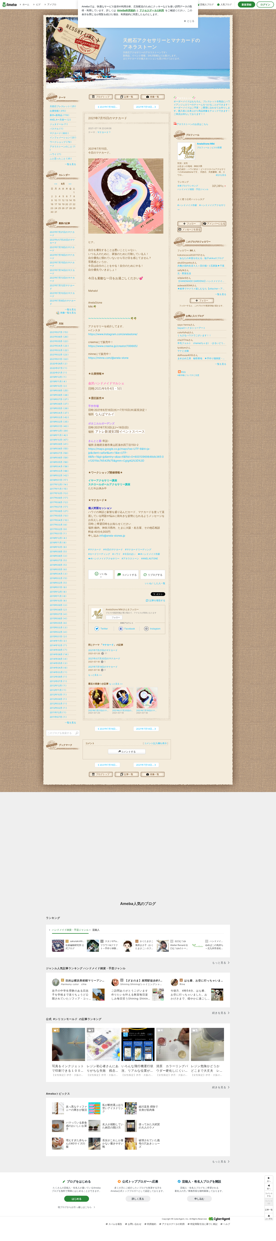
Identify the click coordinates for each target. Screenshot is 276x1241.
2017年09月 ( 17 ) (59, 497)
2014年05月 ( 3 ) (58, 663)
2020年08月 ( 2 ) (58, 363)
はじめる (76, 1198)
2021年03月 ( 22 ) (59, 350)
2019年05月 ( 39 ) (59, 408)
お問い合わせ (134, 1224)
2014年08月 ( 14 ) (59, 654)
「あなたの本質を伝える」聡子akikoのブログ (200, 258)
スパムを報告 (115, 1224)
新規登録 (246, 4)
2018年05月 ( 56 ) (59, 462)
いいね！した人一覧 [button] (155, 583)
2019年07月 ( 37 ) (59, 399)
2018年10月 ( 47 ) (59, 439)
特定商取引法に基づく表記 (203, 1224)
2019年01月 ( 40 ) (59, 426)
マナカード (103, 132)
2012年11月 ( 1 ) (58, 690)
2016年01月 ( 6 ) (58, 587)
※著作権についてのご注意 (188, 375)
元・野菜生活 (184, 273)
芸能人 (96, 929)
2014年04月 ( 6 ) (58, 667)
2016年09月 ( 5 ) (58, 551)
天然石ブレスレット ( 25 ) (63, 106)
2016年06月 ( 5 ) (58, 564)
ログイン (265, 4)
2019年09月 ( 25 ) (59, 390)
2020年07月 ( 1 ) (58, 368)
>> (70, 183)
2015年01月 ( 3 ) (58, 636)
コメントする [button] (129, 574)
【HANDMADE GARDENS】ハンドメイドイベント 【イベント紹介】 (201, 281)
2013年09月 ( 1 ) (58, 676)
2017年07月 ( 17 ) (59, 506)
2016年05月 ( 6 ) (58, 569)
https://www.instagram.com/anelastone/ (112, 334)
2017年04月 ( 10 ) (59, 520)
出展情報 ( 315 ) (58, 110)
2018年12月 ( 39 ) (59, 430)
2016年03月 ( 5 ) (58, 578)
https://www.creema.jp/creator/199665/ (113, 346)
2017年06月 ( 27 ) (59, 511)
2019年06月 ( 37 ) (59, 403)
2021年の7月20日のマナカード (104, 658)
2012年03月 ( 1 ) (58, 703)
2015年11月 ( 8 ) (58, 596)
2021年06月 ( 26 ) (59, 336)
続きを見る (221, 175)
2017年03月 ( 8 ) (58, 524)
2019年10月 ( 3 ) (58, 386)
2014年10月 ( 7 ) (58, 645)
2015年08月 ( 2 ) (58, 609)
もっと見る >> (95, 675)
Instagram (155, 628)
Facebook (129, 628)
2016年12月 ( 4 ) (58, 538)
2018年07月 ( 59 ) (59, 453)
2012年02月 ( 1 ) (58, 707)
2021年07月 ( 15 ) (59, 332)
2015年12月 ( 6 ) (58, 591)
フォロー (116, 617)
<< (55, 183)
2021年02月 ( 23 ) (59, 354)
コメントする (128, 751)
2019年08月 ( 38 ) (59, 395)
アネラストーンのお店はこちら (192, 124)
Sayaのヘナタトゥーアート (191, 327)
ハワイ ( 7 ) (55, 154)
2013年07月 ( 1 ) (58, 681)
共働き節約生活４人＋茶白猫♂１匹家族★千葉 (200, 265)
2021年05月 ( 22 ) (59, 341)
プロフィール (203, 147)
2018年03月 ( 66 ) (59, 470)
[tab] (70, 930)
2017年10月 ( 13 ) (59, 493)
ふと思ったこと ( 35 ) (61, 158)
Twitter (104, 628)
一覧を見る (220, 294)
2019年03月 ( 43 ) (59, 417)
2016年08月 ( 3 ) (58, 555)
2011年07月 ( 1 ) (58, 717)
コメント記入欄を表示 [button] (155, 743)
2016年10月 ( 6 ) (58, 547)
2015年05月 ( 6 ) (58, 623)
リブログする (155, 574)
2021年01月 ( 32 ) (59, 359)
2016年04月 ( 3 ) (58, 573)
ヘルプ (226, 1224)
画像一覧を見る (68, 312)
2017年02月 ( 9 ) (58, 529)
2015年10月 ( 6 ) (58, 600)
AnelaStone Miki (206, 143)
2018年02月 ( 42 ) (59, 475)
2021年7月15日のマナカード (107, 118)
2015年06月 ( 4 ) (58, 618)
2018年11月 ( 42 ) (59, 435)
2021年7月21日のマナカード (103, 650)
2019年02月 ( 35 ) (59, 421)
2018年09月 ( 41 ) (59, 444)
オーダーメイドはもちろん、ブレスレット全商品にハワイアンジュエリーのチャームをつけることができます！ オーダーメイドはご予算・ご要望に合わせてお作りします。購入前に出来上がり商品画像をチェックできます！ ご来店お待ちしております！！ (202, 107)
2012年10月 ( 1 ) (58, 694)
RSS (183, 372)
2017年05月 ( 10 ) (59, 515)
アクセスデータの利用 (173, 1224)
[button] (269, 1217)
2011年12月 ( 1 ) (58, 712)
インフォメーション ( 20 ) (63, 137)
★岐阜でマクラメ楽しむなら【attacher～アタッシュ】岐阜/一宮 (201, 288)
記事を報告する (157, 600)
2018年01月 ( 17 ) (59, 480)
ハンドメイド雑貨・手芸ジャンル (192, 189)
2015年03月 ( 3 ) (58, 627)
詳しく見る (138, 1198)
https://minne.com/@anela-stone (108, 357)
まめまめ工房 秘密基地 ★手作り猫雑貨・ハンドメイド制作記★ (201, 358)
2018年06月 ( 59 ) (59, 457)
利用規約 (151, 1224)
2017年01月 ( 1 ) (58, 533)
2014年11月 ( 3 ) (58, 640)
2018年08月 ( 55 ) (59, 448)
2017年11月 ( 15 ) (58, 488)
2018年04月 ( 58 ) (59, 466)
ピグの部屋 (216, 147)
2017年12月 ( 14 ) (59, 484)
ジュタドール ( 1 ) (59, 124)
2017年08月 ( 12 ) (59, 502)
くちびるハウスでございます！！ (194, 335)
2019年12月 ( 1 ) (58, 377)
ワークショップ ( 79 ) (60, 142)
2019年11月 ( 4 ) (58, 381)
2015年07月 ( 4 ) (58, 614)
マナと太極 (183, 350)
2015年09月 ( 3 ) (58, 605)
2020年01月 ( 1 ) (58, 372)
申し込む (199, 1198)
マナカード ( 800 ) (59, 133)
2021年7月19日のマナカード (103, 666)
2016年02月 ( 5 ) (58, 582)
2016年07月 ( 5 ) (58, 560)
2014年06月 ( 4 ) (58, 658)
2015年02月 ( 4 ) (58, 632)
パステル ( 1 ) (56, 128)
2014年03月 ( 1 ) (58, 672)
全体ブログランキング (187, 185)
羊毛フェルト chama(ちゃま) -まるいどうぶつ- (201, 343)
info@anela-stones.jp (112, 535)
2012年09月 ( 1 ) (58, 699)
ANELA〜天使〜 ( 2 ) (60, 119)
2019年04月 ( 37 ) (59, 412)
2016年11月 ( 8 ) (58, 542)
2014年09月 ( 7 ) (58, 649)
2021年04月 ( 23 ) (59, 345)
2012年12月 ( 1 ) (58, 685)
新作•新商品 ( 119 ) (59, 115)
